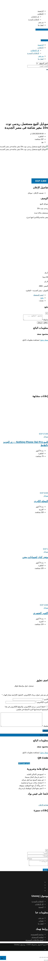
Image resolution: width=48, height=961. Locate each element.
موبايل (46, 437)
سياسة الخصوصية (37, 934)
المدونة (41, 907)
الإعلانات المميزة (33, 19)
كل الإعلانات (35, 17)
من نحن (41, 22)
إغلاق (45, 322)
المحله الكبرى (41, 501)
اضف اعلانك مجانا (41, 30)
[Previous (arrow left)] (47, 960)
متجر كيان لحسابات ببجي (35, 557)
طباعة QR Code (24, 763)
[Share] (45, 957)
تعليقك (45, 726)
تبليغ (42, 298)
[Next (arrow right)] (45, 960)
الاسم (45, 699)
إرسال (40, 322)
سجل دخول (44, 340)
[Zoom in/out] (40, 957)
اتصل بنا (41, 25)
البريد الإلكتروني (42, 702)
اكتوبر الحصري (40, 613)
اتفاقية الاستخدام (38, 937)
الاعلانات (41, 14)
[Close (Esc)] (47, 957)
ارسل (45, 870)
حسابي (41, 921)
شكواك (45, 320)
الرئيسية (41, 11)
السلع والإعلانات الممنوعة (35, 940)
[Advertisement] (24, 94)
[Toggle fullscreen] (43, 957)
